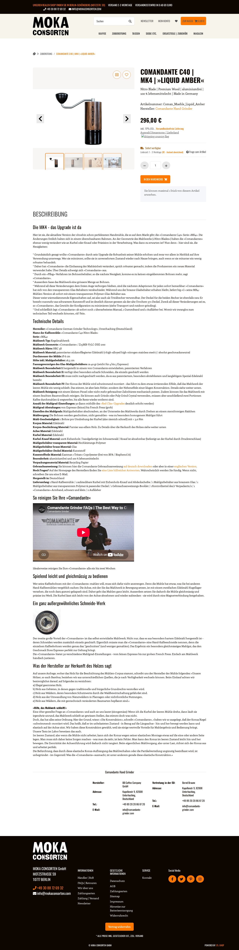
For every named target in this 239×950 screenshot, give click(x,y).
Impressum (116, 901)
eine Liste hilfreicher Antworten (121, 470)
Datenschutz (117, 881)
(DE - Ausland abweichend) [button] (172, 152)
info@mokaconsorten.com (86, 9)
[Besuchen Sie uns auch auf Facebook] (172, 879)
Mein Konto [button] (164, 21)
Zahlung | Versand (88, 898)
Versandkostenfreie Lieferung (170, 128)
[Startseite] (34, 53)
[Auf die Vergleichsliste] (117, 75)
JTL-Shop (220, 945)
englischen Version (185, 466)
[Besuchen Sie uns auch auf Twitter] (181, 879)
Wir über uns (85, 888)
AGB (112, 886)
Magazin (198, 33)
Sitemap (115, 896)
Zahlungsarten (86, 893)
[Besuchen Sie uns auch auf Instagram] (200, 879)
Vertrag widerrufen (119, 926)
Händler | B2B (86, 877)
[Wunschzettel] (176, 21)
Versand (139, 936)
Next (127, 118)
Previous (40, 118)
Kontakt (147, 877)
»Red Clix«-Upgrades (113, 403)
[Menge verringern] (144, 165)
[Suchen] (130, 21)
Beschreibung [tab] (50, 213)
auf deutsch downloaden (137, 466)
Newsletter (147, 21)
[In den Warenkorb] (36, 65)
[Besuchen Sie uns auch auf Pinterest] (191, 879)
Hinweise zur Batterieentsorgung (121, 908)
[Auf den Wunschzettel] (126, 75)
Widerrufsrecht (119, 915)
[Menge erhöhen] (166, 165)
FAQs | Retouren (87, 883)
